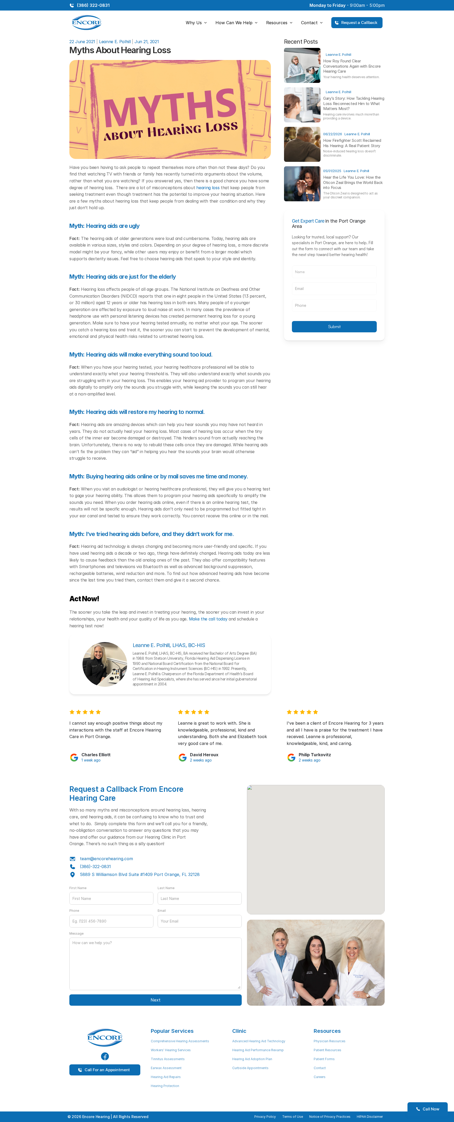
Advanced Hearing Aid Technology (258, 1041)
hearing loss (207, 187)
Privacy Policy (265, 1117)
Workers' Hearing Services (171, 1050)
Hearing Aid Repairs (166, 1077)
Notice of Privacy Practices (329, 1117)
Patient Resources (327, 1050)
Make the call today (208, 619)
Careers (320, 1077)
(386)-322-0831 (95, 866)
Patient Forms (324, 1059)
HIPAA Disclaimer (370, 1117)
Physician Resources (329, 1041)
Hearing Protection (165, 1086)
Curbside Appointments (250, 1068)
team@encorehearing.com (106, 858)
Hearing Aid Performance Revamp (258, 1050)
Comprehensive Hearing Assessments (180, 1041)
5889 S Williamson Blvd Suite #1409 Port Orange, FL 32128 (140, 874)
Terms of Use (292, 1117)
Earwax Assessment (166, 1068)
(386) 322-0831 (93, 5)
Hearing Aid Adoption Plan (252, 1059)
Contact (320, 1068)
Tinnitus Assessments (168, 1059)
